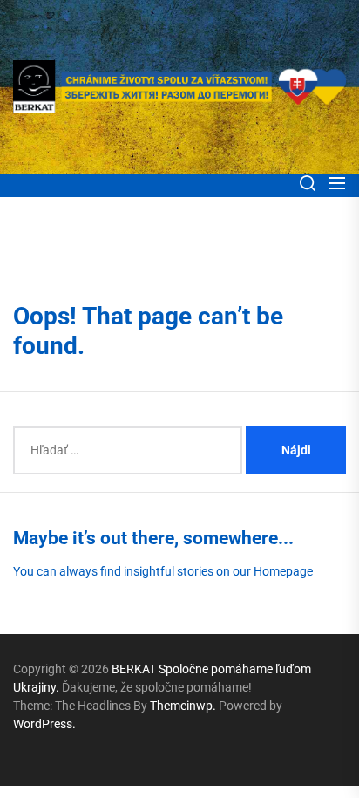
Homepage (283, 571)
